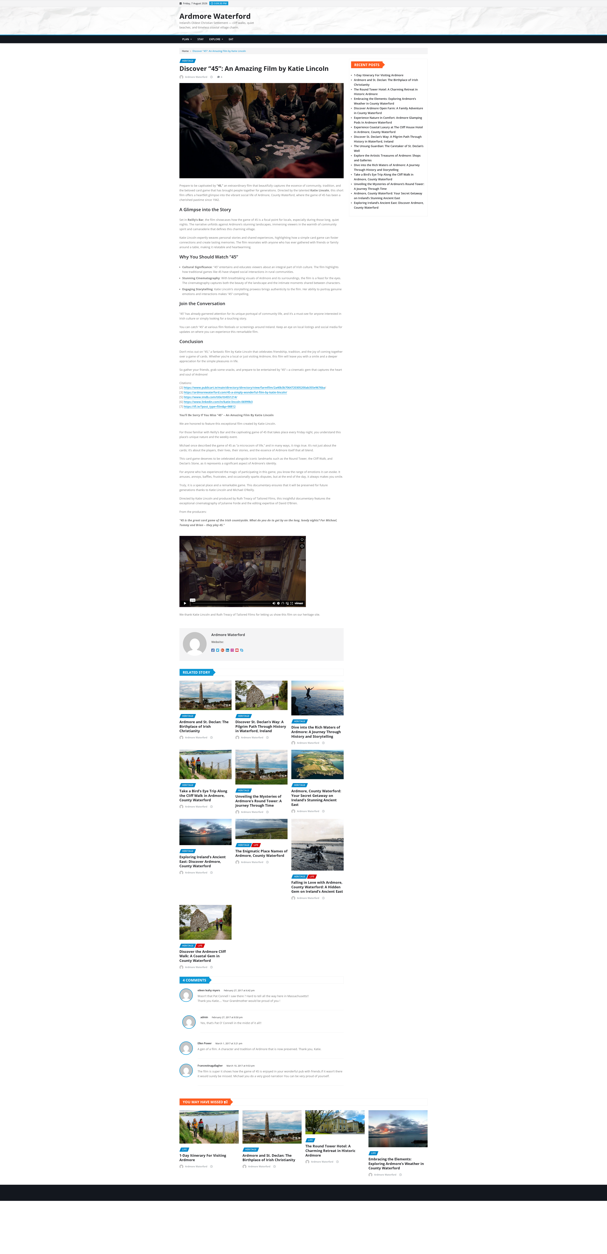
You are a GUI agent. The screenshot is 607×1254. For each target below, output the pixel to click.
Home (185, 51)
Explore (215, 39)
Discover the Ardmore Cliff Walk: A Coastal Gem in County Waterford (202, 956)
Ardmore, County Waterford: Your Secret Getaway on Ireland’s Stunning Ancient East (316, 797)
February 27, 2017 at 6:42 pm (239, 990)
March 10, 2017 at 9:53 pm (241, 1065)
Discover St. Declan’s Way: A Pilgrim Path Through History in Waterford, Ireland (260, 726)
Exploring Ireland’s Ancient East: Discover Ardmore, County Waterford (202, 861)
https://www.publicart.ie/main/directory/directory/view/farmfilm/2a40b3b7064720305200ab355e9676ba (254, 387)
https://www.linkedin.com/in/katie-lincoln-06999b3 (218, 402)
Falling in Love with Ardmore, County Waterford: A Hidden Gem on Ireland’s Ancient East (317, 887)
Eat (231, 39)
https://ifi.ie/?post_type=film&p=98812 (210, 406)
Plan (186, 39)
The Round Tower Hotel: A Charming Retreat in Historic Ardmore (330, 1150)
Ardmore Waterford (215, 16)
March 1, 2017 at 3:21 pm (228, 1043)
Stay (200, 39)
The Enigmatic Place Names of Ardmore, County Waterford (261, 853)
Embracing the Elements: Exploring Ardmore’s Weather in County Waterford (396, 1163)
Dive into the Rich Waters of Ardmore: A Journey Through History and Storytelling (316, 732)
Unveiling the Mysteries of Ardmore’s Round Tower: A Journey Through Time (258, 801)
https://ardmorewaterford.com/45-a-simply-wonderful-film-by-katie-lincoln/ (235, 392)
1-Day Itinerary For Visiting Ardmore (378, 75)
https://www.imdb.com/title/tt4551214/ (210, 397)
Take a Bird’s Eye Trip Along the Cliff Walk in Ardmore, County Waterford (203, 795)
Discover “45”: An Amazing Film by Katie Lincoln (219, 51)
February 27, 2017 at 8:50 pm (227, 1017)
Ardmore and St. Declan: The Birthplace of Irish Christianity (204, 726)
